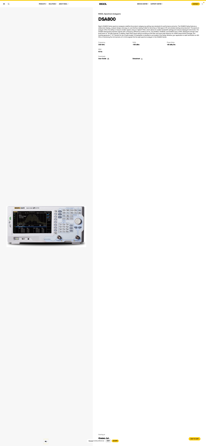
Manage (91, 441)
